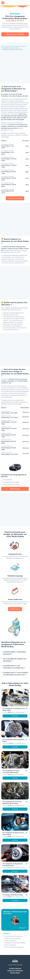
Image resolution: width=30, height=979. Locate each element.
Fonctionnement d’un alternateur (14, 936)
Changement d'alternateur (19, 46)
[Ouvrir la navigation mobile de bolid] (3, 2)
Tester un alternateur (10, 940)
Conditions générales (15, 968)
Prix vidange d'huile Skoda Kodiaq (13, 895)
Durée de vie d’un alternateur (13, 938)
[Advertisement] (15, 66)
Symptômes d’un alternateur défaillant (15, 943)
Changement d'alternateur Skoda (10, 48)
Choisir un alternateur (10, 945)
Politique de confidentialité (15, 970)
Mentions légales (15, 973)
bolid (2, 46)
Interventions (8, 46)
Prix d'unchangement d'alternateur (14, 947)
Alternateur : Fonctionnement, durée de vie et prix (15, 913)
